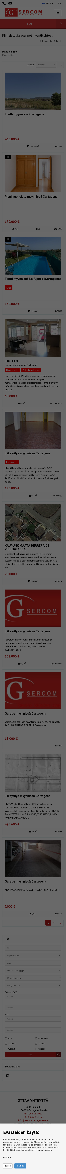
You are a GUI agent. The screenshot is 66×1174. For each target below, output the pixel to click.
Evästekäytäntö (44, 1150)
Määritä (7, 1157)
